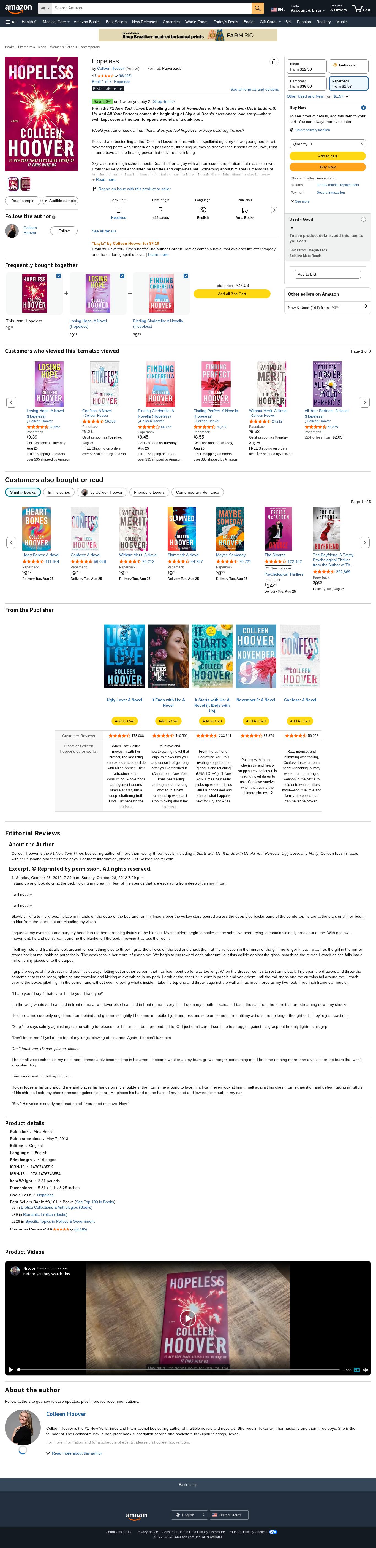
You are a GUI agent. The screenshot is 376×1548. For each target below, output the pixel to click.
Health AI (29, 22)
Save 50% (102, 101)
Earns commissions (52, 1268)
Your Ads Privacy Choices (248, 1532)
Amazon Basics (87, 22)
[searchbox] (152, 8)
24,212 (148, 561)
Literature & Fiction (32, 47)
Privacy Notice (147, 1532)
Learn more (158, 254)
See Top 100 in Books (95, 1202)
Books (249, 22)
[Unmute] (366, 1370)
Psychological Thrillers (284, 571)
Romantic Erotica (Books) (45, 1214)
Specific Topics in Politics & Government (60, 1221)
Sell (288, 22)
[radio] (306, 66)
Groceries (171, 22)
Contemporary (89, 47)
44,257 (197, 561)
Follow (64, 231)
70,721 (245, 561)
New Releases (144, 22)
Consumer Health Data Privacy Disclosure (193, 1532)
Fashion (304, 22)
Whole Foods (196, 22)
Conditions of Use (119, 1532)
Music (341, 22)
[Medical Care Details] (68, 22)
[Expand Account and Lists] (324, 10)
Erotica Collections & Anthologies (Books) (56, 1207)
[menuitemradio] (357, 1370)
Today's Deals (226, 22)
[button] (11, 22)
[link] (98, 293)
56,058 (100, 561)
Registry (324, 22)
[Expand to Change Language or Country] (285, 10)
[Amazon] (19, 8)
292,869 (343, 571)
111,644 (52, 561)
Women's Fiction (62, 47)
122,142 (295, 561)
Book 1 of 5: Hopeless (111, 81)
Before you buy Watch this (46, 1273)
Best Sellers (116, 22)
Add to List (307, 274)
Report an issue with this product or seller (135, 189)
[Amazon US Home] (136, 1517)
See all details (104, 231)
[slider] (178, 1369)
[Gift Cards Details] (280, 22)
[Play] (9, 1369)
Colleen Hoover (110, 68)
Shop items (163, 101)
